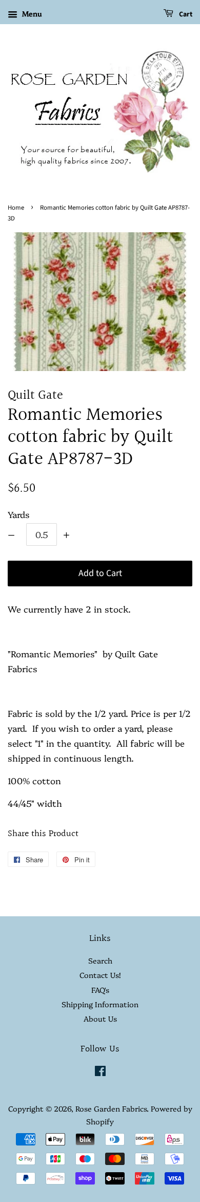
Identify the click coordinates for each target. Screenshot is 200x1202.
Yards (19, 514)
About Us (100, 1018)
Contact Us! (100, 975)
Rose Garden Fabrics (111, 1108)
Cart (184, 14)
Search (100, 960)
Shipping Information (100, 1004)
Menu (31, 13)
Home (16, 207)
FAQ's (100, 990)
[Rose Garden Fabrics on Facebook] (100, 1072)
